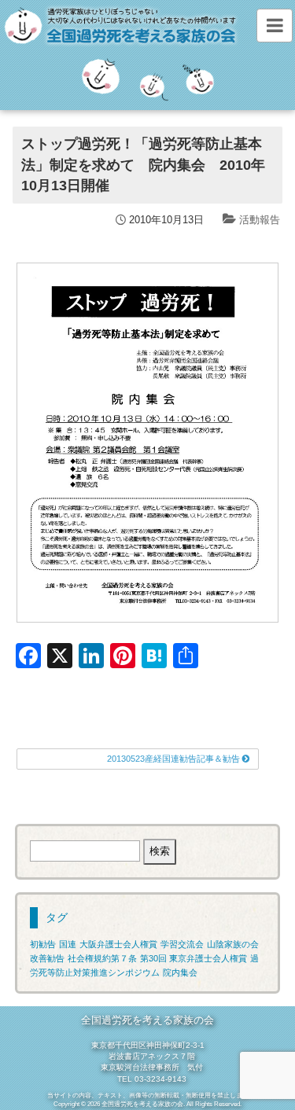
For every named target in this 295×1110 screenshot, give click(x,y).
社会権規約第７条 (102, 958)
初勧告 (43, 944)
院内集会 (180, 972)
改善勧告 (47, 958)
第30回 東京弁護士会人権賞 (193, 958)
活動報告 (259, 220)
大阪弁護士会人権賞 (118, 944)
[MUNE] (274, 25)
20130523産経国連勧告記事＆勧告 (174, 758)
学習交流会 (182, 944)
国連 (67, 944)
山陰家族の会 (233, 944)
